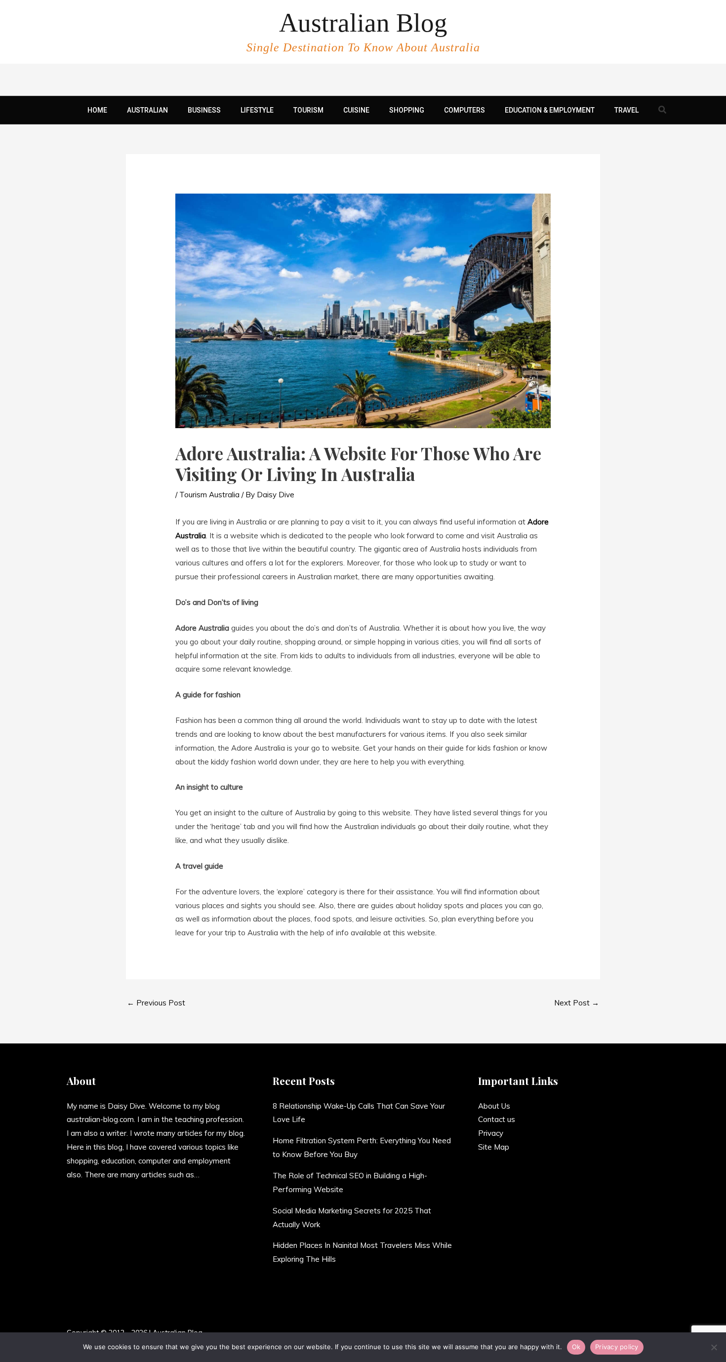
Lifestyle (257, 110)
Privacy (490, 1133)
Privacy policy (617, 1347)
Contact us (496, 1119)
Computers (464, 110)
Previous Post (156, 1002)
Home (97, 110)
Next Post (576, 1002)
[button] (662, 110)
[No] (714, 1347)
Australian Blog (363, 22)
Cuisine (356, 110)
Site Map (493, 1147)
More (208, 1174)
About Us (494, 1106)
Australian (147, 110)
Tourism (308, 110)
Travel (626, 110)
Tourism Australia (209, 494)
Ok (576, 1347)
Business (204, 110)
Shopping (406, 110)
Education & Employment (550, 110)
